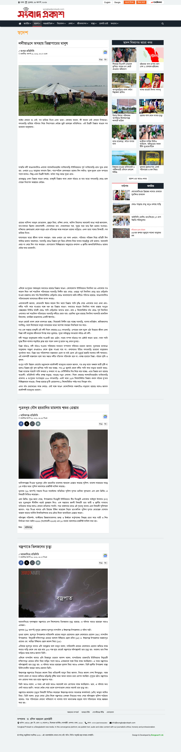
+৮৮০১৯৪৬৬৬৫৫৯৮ (99, 723)
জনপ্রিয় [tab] (150, 186)
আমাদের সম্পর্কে (73, 712)
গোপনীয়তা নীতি (98, 712)
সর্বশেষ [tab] (125, 186)
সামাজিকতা (157, 2)
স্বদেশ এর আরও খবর (138, 178)
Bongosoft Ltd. (157, 735)
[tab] (125, 186)
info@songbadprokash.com (123, 723)
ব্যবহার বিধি (86, 712)
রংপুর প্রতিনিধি (27, 51)
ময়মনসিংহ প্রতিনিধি (30, 554)
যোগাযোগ (110, 712)
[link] (129, 2)
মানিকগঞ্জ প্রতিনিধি (29, 415)
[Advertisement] (63, 147)
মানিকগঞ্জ (28, 527)
